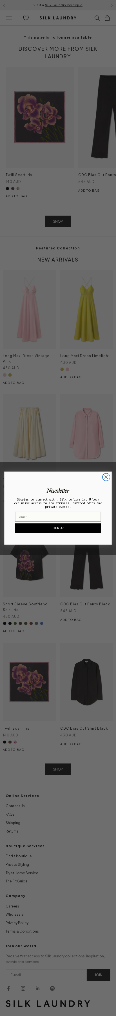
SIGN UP (58, 528)
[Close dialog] (106, 477)
